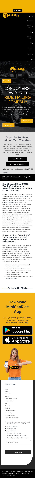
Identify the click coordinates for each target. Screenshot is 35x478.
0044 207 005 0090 (13, 267)
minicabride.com (12, 278)
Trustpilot (5, 172)
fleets (8, 220)
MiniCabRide (5, 177)
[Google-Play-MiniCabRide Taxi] (17, 326)
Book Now (17, 10)
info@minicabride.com (20, 269)
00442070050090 (9, 202)
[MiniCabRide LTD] (11, 13)
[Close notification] (32, 6)
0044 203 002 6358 (11, 430)
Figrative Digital (25, 460)
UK (11, 177)
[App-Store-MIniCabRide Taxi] (17, 336)
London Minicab (20, 473)
